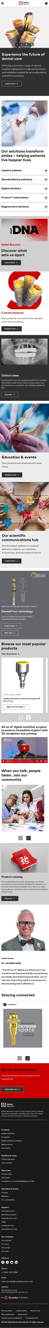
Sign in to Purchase (15, 707)
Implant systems (11, 170)
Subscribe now (11, 1089)
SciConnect (5, 1178)
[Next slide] (21, 44)
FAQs (3, 1222)
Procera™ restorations (14, 197)
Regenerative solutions (15, 207)
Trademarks (22, 1314)
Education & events (9, 1189)
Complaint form (7, 1225)
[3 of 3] (28, 44)
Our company (7, 1237)
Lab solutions (6, 1163)
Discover (8, 394)
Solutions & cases (9, 1156)
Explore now (10, 329)
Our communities (8, 1200)
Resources (5, 1170)
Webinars (5, 1196)
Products (5, 1130)
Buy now (8, 633)
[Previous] (21, 717)
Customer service (8, 1211)
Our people (5, 1247)
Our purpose (6, 1240)
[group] (24, 51)
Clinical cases (6, 1174)
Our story (5, 1244)
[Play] (31, 44)
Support (5, 1207)
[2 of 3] (26, 44)
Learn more (10, 84)
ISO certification (7, 1314)
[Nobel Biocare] (24, 3)
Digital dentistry (11, 188)
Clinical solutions (8, 1159)
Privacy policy (6, 1311)
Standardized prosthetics (16, 179)
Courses (4, 1192)
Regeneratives (7, 1144)
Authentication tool (9, 1218)
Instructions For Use (9, 1229)
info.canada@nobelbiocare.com (17, 1282)
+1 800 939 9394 (9, 1272)
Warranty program (8, 1215)
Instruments (6, 1148)
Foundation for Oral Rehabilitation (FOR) (17, 1181)
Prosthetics (5, 1137)
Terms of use (35, 1311)
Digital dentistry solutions (11, 1141)
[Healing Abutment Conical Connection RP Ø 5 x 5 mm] (22, 675)
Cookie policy (21, 1311)
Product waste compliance (11, 1318)
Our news (5, 1251)
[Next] (28, 717)
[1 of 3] (24, 44)
